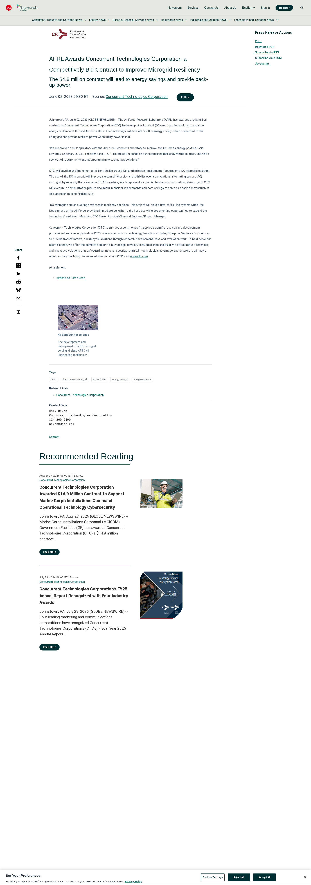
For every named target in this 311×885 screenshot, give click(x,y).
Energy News (97, 20)
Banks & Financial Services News (133, 20)
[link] (175, 7)
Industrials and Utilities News (208, 20)
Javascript (262, 63)
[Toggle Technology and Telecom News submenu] (277, 20)
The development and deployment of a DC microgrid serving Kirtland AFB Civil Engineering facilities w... (77, 348)
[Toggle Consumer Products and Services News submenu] (85, 20)
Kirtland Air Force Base (70, 278)
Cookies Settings (213, 877)
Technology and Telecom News (254, 20)
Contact (54, 437)
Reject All (238, 877)
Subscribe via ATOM (268, 58)
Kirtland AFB (99, 379)
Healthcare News (172, 20)
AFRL (53, 379)
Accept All (264, 877)
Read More (49, 551)
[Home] (22, 7)
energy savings (120, 379)
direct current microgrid (74, 379)
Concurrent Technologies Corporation (137, 96)
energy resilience (142, 379)
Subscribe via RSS (267, 52)
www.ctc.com (139, 256)
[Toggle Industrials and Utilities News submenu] (230, 20)
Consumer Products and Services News (57, 20)
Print (258, 41)
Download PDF (264, 47)
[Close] (305, 877)
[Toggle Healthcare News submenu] (186, 20)
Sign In (265, 7)
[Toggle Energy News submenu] (109, 20)
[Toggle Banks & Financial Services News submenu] (157, 20)
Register (284, 7)
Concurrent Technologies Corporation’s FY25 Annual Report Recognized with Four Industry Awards (83, 595)
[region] (155, 877)
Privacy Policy (133, 881)
